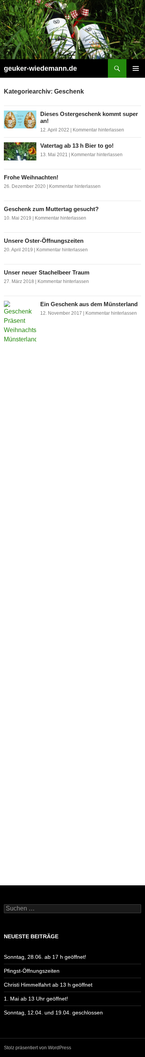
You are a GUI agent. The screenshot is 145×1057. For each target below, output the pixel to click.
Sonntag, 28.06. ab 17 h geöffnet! (45, 957)
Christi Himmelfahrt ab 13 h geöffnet (48, 985)
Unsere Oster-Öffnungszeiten (44, 240)
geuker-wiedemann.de (40, 68)
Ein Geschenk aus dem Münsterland (89, 304)
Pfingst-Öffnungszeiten (32, 971)
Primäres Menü (135, 68)
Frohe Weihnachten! (31, 177)
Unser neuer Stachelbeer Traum (46, 272)
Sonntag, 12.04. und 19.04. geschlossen (53, 1012)
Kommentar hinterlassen (98, 130)
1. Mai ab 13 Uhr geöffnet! (36, 999)
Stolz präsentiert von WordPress (37, 1047)
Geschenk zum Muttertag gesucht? (51, 209)
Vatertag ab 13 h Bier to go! (77, 145)
